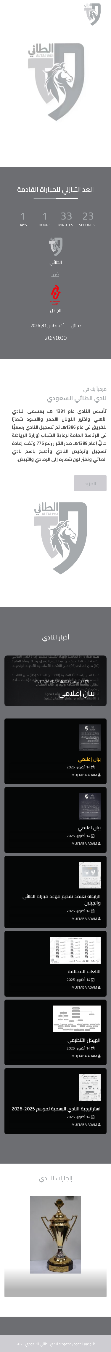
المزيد (90, 483)
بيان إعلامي (76, 693)
